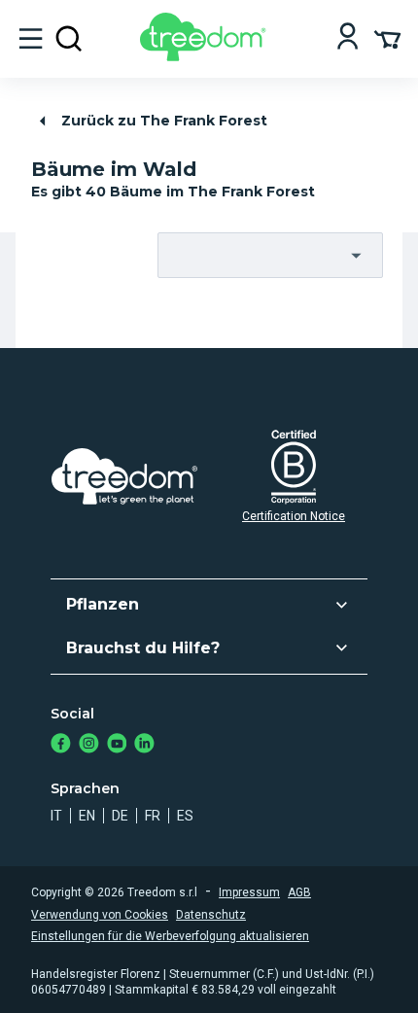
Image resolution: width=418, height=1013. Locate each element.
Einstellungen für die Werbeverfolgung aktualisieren (170, 936)
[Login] (348, 38)
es (185, 815)
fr (152, 815)
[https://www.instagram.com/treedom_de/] (89, 745)
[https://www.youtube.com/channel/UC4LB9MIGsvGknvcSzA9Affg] (117, 745)
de (120, 815)
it (56, 815)
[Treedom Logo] (206, 56)
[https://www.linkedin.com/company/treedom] (144, 745)
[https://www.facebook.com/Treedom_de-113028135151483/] (61, 745)
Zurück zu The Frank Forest (164, 120)
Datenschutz (211, 915)
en (87, 815)
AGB (299, 892)
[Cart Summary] (387, 37)
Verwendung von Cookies (99, 915)
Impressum (249, 892)
